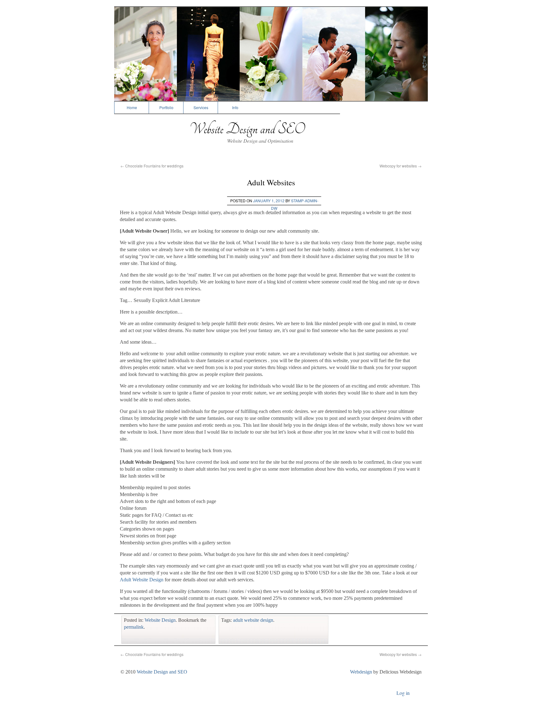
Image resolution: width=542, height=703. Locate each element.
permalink (134, 627)
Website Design (160, 620)
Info (235, 107)
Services (201, 107)
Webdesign (361, 671)
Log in (403, 693)
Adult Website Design (141, 579)
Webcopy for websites (401, 165)
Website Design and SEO (247, 129)
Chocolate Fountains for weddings (151, 165)
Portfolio (166, 107)
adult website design (253, 620)
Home (132, 107)
